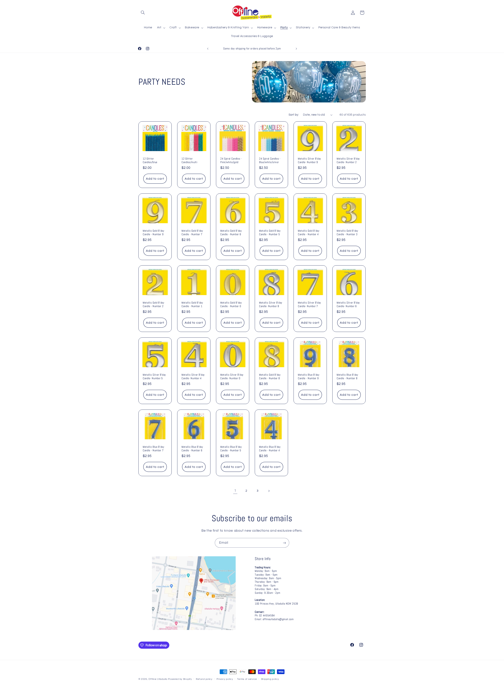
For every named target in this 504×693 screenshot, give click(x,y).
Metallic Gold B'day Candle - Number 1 (192, 304)
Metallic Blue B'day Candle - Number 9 (309, 376)
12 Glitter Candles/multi (189, 160)
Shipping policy (270, 679)
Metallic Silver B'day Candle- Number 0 (232, 376)
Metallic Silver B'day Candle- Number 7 (309, 304)
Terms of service (247, 679)
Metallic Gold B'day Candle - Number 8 (270, 376)
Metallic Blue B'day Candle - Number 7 (153, 448)
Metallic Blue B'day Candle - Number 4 (270, 448)
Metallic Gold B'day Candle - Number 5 (270, 232)
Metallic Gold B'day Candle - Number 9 (153, 232)
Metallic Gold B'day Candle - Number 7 (192, 232)
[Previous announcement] (207, 49)
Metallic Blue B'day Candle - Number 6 (192, 448)
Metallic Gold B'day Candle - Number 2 (153, 304)
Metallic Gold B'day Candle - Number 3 (347, 232)
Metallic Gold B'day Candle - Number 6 (231, 232)
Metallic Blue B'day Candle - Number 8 (347, 376)
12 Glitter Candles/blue (150, 160)
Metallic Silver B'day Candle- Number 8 (270, 304)
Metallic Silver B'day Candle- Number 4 (193, 376)
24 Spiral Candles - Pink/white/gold (231, 160)
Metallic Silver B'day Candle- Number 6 (348, 304)
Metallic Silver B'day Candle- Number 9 (309, 160)
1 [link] (235, 490)
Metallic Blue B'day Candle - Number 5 (231, 448)
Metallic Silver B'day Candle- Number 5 (154, 376)
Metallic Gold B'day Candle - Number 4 (309, 232)
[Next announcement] (296, 49)
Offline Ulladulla (157, 679)
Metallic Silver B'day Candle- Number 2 (348, 160)
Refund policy (204, 679)
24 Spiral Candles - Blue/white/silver (270, 160)
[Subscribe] (284, 543)
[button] (142, 12)
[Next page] (268, 490)
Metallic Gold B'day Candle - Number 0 (231, 304)
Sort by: (294, 114)
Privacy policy (225, 679)
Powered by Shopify (180, 679)
